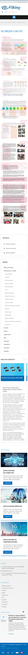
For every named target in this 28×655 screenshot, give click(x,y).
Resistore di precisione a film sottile (12, 377)
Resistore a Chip (6, 435)
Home (2, 22)
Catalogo (6, 351)
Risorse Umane (8, 312)
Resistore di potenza (7, 439)
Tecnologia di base (9, 280)
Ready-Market (15, 648)
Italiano (24, 1)
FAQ (5, 337)
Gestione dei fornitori (9, 318)
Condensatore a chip (18, 438)
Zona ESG (6, 347)
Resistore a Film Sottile (12, 434)
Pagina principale (8, 267)
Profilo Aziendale (8, 274)
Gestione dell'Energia (9, 293)
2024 (4, 620)
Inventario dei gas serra (10, 296)
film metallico (10, 437)
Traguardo (7, 277)
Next (24, 359)
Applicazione (7, 334)
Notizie (6, 331)
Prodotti (6, 328)
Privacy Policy (8, 324)
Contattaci (22, 439)
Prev (26, 359)
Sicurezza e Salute (21, 22)
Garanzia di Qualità (9, 283)
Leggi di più (8, 483)
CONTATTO (7, 344)
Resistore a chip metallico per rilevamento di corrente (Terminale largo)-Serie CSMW (17, 618)
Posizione (7, 308)
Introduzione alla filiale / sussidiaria (12, 305)
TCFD (6, 289)
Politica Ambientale (9, 286)
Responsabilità (8, 315)
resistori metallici (17, 437)
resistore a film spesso (8, 438)
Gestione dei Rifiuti (9, 299)
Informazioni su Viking (10, 22)
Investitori (6, 341)
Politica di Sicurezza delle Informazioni (13, 321)
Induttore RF (21, 434)
